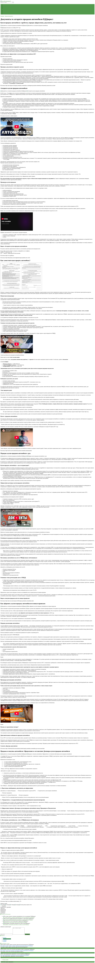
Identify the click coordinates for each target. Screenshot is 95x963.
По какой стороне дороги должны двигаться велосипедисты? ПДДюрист (17, 945)
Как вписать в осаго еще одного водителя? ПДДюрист (15, 922)
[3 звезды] (12, 904)
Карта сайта (5, 959)
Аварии (5, 7)
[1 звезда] (3, 904)
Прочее (4, 4)
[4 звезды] (17, 904)
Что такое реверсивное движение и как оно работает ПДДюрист (15, 955)
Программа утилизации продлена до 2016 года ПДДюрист (16, 924)
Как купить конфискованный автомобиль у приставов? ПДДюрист (18, 919)
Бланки (4, 8)
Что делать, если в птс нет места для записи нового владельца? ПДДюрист (17, 950)
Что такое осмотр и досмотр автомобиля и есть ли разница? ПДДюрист (19, 917)
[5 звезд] (21, 904)
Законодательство (7, 5)
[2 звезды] (7, 904)
